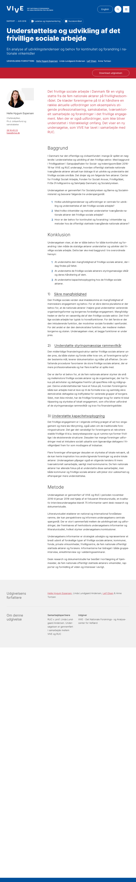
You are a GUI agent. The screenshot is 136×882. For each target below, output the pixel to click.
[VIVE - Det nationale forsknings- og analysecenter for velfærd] (30, 9)
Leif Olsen (91, 61)
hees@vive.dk (13, 133)
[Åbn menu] (126, 9)
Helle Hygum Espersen (47, 61)
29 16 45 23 (12, 130)
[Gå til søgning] (117, 9)
